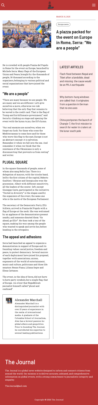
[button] (3, 5)
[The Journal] (50, 5)
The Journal (58, 399)
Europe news (63, 24)
